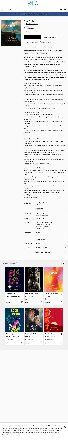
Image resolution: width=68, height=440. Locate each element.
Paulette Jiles (30, 336)
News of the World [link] (30, 334)
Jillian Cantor (30, 296)
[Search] (2, 9)
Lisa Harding (50, 296)
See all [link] (63, 263)
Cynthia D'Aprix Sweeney (13, 336)
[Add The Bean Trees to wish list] (61, 342)
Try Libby (17, 14)
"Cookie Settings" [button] (50, 430)
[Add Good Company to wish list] (22, 342)
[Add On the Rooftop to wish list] (22, 302)
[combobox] (30, 10)
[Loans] (61, 10)
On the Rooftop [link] (10, 294)
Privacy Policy (47, 426)
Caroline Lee (29, 26)
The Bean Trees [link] (49, 334)
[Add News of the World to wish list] (42, 342)
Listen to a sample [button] (50, 37)
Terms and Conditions (33, 426)
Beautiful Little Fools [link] (31, 294)
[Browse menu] (65, 9)
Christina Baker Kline (32, 24)
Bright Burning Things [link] (52, 294)
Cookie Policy (6, 435)
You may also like (8, 263)
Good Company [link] (10, 334)
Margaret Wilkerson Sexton (14, 296)
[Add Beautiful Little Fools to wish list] (42, 302)
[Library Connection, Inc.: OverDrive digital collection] (34, 4)
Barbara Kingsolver (51, 336)
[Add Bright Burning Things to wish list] (61, 302)
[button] (32, 37)
